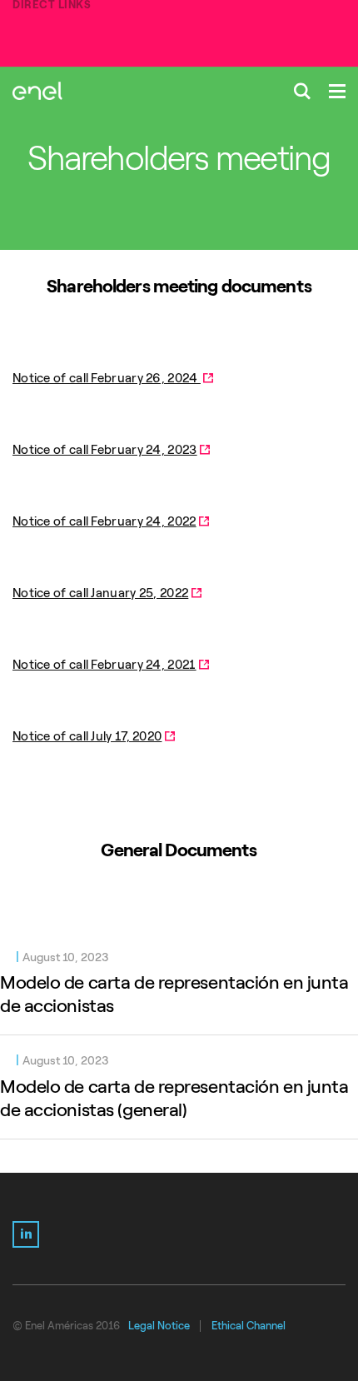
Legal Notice (159, 1325)
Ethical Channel (248, 1325)
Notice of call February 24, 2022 (104, 521)
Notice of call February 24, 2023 (104, 449)
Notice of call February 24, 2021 (104, 664)
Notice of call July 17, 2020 (87, 736)
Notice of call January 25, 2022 (100, 593)
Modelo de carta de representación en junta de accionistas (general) (174, 1098)
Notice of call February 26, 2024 (106, 378)
